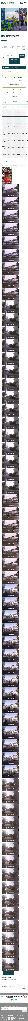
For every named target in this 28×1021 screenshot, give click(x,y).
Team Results (18, 47)
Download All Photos (8, 973)
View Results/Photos (5, 47)
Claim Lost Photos (23, 48)
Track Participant (12, 47)
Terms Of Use (4, 1019)
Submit (24, 1011)
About (2, 1015)
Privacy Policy (4, 1017)
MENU (25, 3)
